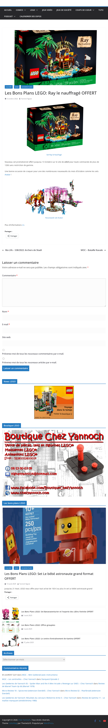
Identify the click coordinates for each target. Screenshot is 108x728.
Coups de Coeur (83, 10)
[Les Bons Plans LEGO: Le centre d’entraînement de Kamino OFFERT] (10, 641)
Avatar (7, 174)
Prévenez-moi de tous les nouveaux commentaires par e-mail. (33, 353)
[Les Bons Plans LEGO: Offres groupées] (10, 627)
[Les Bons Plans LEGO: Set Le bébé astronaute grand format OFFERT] (54, 536)
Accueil (8, 10)
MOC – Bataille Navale (92, 250)
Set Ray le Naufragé (54, 154)
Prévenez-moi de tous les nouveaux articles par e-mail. (29, 362)
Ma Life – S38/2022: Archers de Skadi (23, 250)
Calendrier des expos (30, 16)
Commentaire (10, 275)
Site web (6, 337)
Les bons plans (27, 87)
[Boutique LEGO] (54, 463)
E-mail (6, 324)
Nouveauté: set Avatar (54, 218)
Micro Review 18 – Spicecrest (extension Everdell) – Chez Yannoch (31, 690)
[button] (24, 10)
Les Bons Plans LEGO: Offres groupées (38, 625)
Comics (19, 10)
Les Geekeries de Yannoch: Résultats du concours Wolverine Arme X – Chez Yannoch (39, 698)
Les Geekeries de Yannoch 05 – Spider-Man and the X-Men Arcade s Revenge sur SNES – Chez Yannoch (47, 683)
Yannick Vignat (26, 99)
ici (23, 225)
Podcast (8, 16)
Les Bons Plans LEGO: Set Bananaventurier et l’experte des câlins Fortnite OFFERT (57, 611)
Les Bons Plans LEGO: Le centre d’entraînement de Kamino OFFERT (50, 638)
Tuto (101, 10)
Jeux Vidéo (47, 10)
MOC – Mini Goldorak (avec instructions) (39, 675)
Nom (5, 311)
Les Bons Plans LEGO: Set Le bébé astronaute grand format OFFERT (48, 576)
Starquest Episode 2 (50, 679)
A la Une (9, 87)
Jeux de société (64, 10)
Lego (32, 10)
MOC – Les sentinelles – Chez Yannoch (19, 679)
